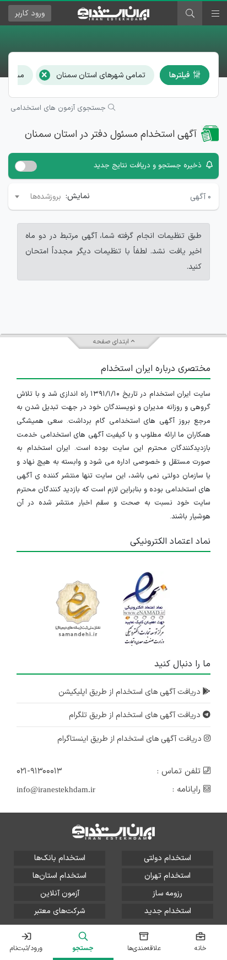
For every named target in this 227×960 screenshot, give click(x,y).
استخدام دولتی (167, 858)
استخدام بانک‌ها (59, 858)
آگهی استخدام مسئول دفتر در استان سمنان (111, 134)
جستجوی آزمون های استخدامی (59, 108)
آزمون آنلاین (59, 893)
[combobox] (37, 196)
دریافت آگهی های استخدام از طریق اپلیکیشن (130, 692)
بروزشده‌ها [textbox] (45, 197)
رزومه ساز (167, 893)
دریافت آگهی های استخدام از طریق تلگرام (136, 715)
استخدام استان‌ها (60, 876)
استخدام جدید (167, 911)
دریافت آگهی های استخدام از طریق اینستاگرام (130, 739)
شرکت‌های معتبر (59, 911)
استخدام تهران (167, 876)
